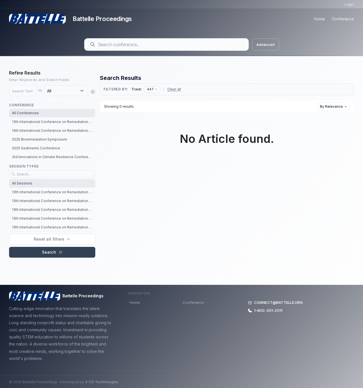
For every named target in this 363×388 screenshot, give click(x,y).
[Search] (93, 44)
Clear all (174, 89)
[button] (92, 91)
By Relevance (331, 106)
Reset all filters (49, 239)
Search (49, 252)
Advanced (265, 44)
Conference (343, 18)
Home (319, 18)
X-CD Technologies (101, 382)
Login (349, 4)
